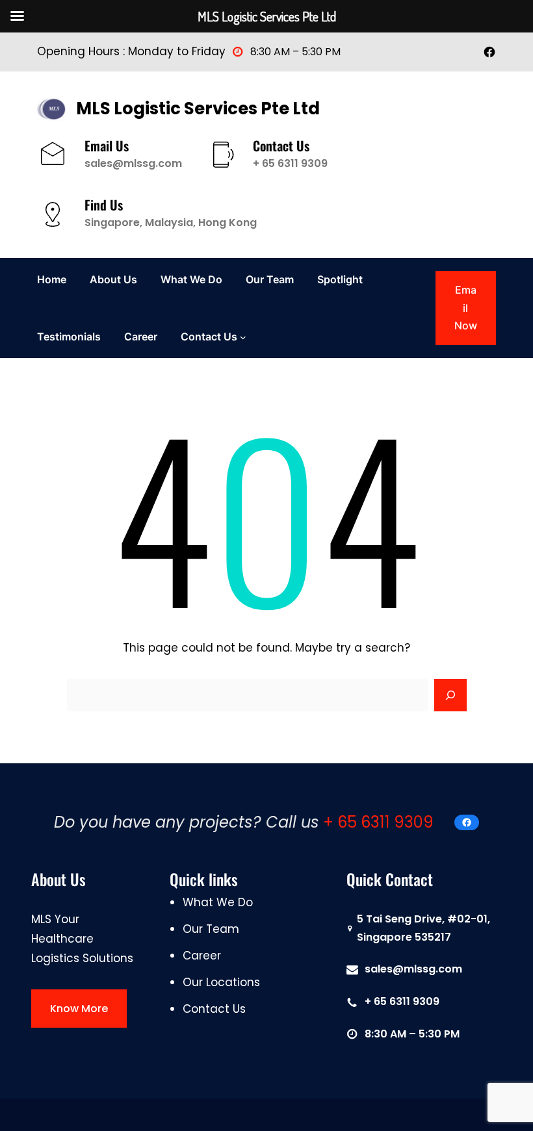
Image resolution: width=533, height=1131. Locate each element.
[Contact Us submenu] (243, 336)
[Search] (450, 695)
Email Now (465, 307)
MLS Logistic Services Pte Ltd (198, 108)
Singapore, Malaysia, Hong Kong (170, 222)
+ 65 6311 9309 (290, 163)
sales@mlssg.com (133, 163)
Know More (79, 1008)
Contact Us (209, 336)
